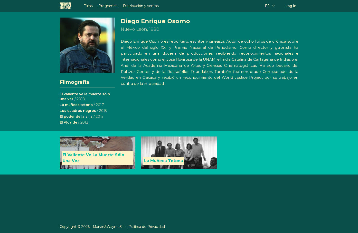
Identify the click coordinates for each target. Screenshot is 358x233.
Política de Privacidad (147, 226)
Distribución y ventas (141, 6)
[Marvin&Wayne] (65, 5)
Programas (107, 6)
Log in (290, 6)
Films (88, 6)
